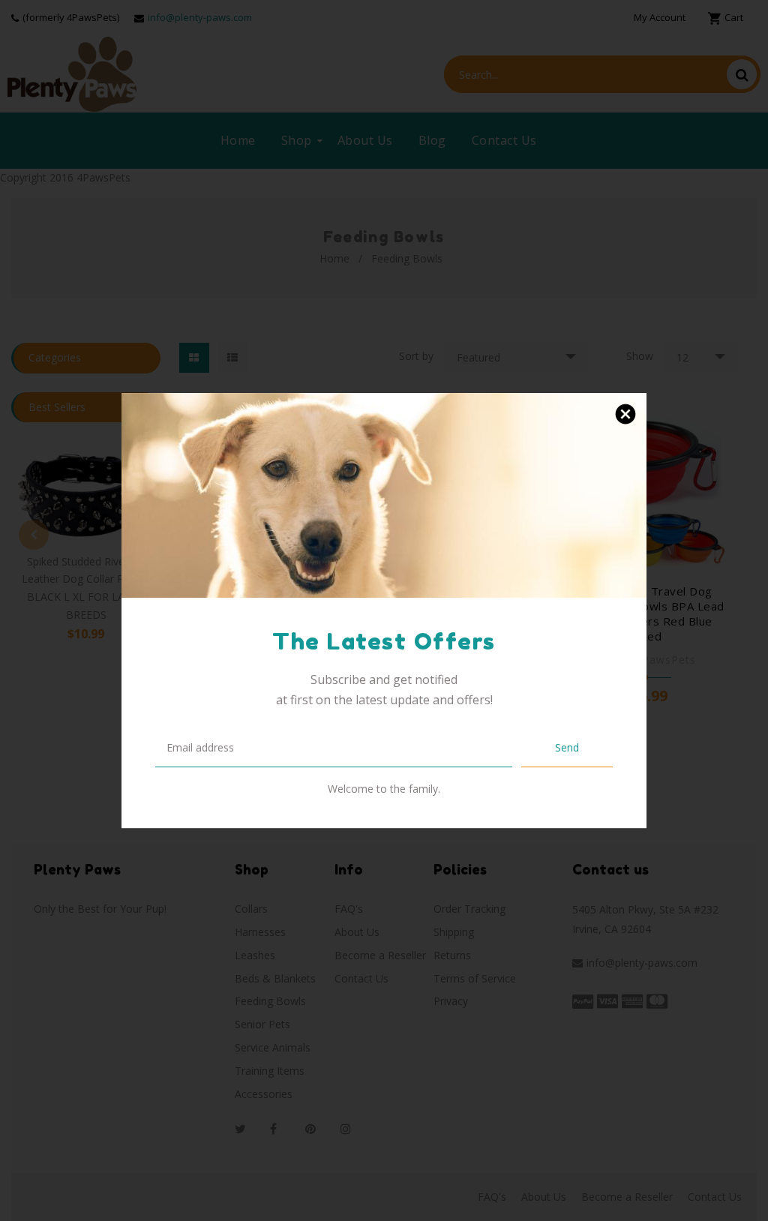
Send (567, 747)
